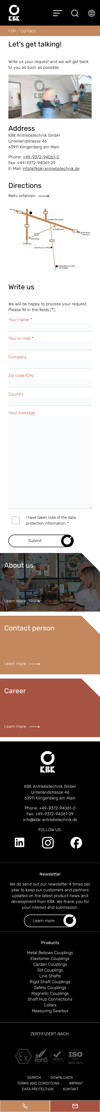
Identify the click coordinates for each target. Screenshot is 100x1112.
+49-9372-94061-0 (41, 157)
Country (16, 394)
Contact (28, 30)
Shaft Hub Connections (50, 999)
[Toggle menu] (58, 13)
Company (17, 357)
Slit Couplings (50, 970)
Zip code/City (21, 375)
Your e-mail (20, 338)
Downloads (61, 1077)
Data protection (37, 1089)
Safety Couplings (50, 987)
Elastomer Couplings (50, 958)
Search (34, 1077)
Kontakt (70, 1089)
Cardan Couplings (50, 964)
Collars (50, 1005)
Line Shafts (50, 976)
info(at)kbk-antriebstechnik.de (51, 168)
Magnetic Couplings (50, 993)
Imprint (76, 1083)
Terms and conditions (38, 1083)
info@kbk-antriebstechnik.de (50, 819)
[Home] (14, 13)
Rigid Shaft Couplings (50, 981)
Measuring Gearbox (50, 1010)
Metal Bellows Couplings (50, 952)
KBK (12, 30)
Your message (21, 412)
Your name (20, 319)
